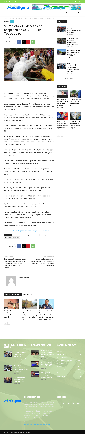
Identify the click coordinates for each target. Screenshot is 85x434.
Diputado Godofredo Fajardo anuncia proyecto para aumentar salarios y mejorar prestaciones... (21, 356)
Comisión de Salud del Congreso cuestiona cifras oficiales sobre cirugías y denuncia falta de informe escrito (46, 315)
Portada (11, 18)
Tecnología (64, 13)
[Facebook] (65, 1)
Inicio (5, 18)
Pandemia (8, 237)
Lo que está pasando (61, 96)
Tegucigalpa (16, 237)
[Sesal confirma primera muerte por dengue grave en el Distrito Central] (11, 304)
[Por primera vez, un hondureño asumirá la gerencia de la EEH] (35, 364)
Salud (32, 13)
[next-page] (8, 323)
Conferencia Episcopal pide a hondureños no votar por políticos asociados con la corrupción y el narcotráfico (42, 262)
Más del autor (27, 294)
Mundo (16, 13)
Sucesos (55, 13)
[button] (78, 13)
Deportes (47, 13)
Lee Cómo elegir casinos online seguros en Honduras (29, 231)
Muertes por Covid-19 (46, 235)
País (9, 13)
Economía (25, 13)
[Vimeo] (72, 1)
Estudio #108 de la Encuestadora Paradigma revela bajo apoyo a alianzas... (62, 125)
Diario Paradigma (25, 235)
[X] (69, 1)
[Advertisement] (29, 87)
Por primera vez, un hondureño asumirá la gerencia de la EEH (47, 364)
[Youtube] (79, 1)
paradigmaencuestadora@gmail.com (37, 424)
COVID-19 (15, 235)
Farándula (38, 13)
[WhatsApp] (33, 42)
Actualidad (73, 97)
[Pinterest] (28, 42)
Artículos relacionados (12, 294)
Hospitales (35, 235)
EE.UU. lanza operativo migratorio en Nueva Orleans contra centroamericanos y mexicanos (73, 67)
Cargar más (68, 78)
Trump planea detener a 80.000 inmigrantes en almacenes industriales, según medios (73, 54)
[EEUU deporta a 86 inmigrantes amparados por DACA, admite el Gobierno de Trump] (61, 41)
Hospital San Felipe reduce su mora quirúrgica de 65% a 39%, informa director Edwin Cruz (29, 315)
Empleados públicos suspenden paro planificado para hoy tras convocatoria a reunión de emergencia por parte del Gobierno (15, 263)
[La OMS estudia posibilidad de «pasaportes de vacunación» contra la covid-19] (75, 116)
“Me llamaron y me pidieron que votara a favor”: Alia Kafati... (20, 379)
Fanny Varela (10, 37)
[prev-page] (5, 323)
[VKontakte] (75, 1)
